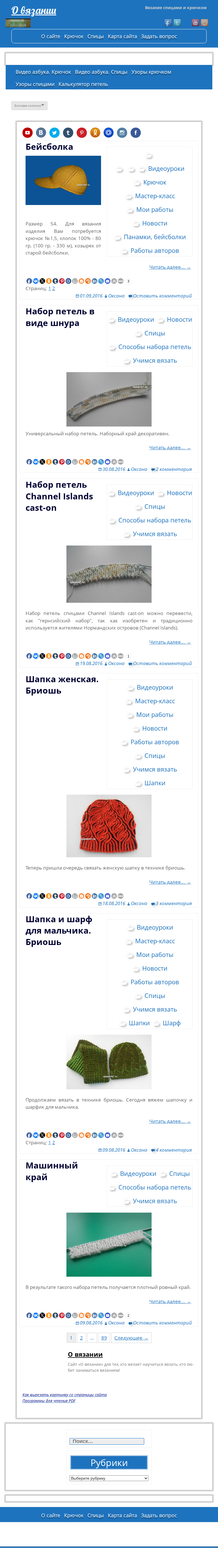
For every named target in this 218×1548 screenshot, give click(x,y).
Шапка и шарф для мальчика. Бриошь (59, 930)
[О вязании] (48, 23)
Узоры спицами (35, 84)
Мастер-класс (155, 195)
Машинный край (52, 1170)
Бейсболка (49, 146)
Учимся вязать (155, 360)
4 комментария (174, 1150)
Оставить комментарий (162, 295)
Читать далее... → (170, 267)
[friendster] (204, 23)
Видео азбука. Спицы (101, 71)
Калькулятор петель (83, 84)
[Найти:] (107, 1441)
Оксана (116, 295)
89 (104, 1337)
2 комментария (174, 469)
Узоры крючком (151, 71)
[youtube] (195, 23)
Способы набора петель (154, 346)
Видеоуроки (166, 168)
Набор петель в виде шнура (60, 316)
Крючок (73, 36)
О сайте (50, 36)
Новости (154, 223)
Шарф (172, 1022)
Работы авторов (155, 250)
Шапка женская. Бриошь (62, 684)
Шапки (154, 782)
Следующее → (131, 1337)
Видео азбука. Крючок (43, 71)
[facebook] (168, 23)
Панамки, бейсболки (155, 236)
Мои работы (154, 209)
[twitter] (177, 23)
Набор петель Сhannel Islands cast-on (59, 496)
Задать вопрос (159, 36)
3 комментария (174, 903)
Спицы (95, 36)
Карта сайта (122, 36)
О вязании (33, 10)
